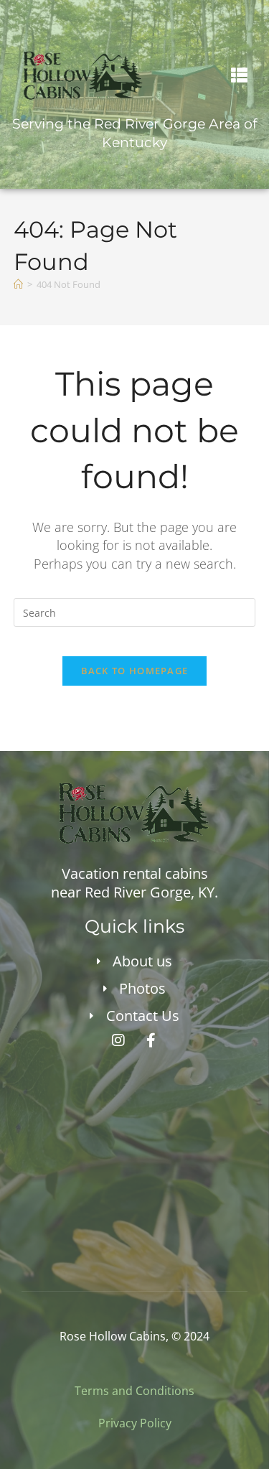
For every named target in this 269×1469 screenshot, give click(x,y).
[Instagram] (118, 1040)
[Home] (18, 284)
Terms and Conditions (134, 1391)
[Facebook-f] (150, 1040)
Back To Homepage (135, 670)
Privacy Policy (134, 1423)
